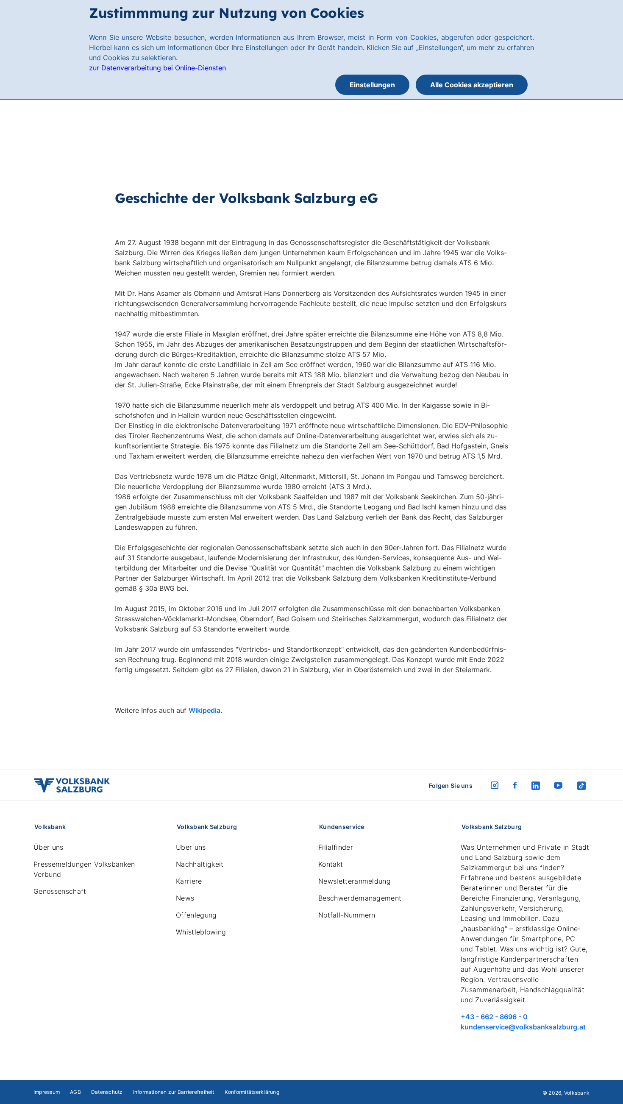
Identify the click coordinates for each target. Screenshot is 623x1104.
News (185, 898)
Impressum (46, 1092)
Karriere (189, 881)
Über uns (48, 847)
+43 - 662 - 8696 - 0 (494, 1016)
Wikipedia (204, 710)
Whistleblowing (201, 932)
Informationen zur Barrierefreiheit (173, 1092)
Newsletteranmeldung (354, 881)
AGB (75, 1092)
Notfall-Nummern (346, 915)
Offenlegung (196, 915)
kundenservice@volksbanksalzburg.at (523, 1027)
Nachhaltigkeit (199, 864)
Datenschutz (107, 1092)
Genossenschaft (59, 891)
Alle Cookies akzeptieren (471, 85)
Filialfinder (335, 847)
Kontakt (330, 864)
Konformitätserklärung (252, 1092)
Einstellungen (372, 85)
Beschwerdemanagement (359, 898)
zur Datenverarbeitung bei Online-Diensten (157, 68)
